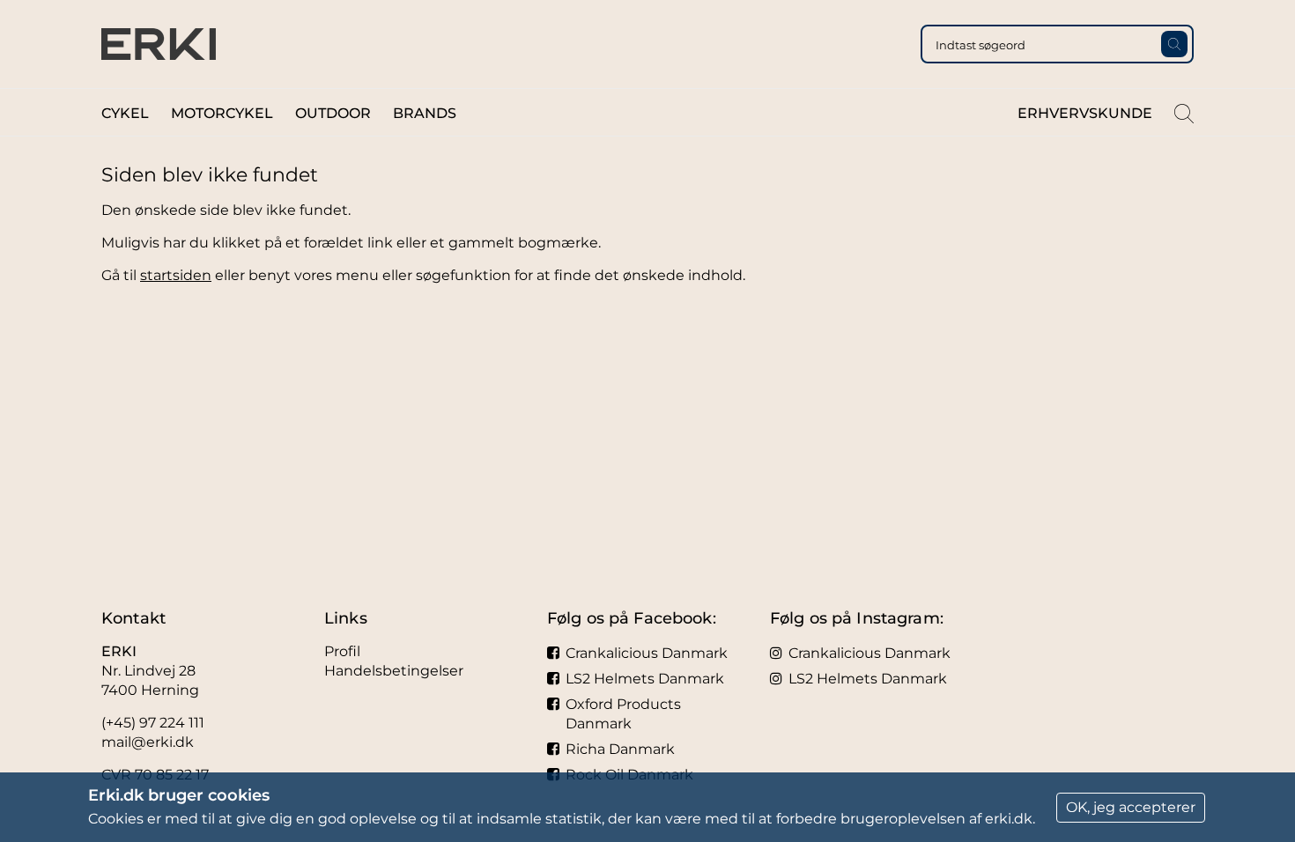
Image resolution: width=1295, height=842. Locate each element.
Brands (424, 113)
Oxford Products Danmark (623, 714)
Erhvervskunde (1085, 113)
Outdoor (333, 113)
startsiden (175, 275)
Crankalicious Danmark (647, 653)
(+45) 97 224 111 (152, 722)
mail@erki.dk (147, 742)
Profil (342, 651)
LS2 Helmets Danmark (645, 678)
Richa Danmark (620, 749)
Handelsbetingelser (393, 670)
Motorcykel (222, 113)
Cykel (125, 113)
